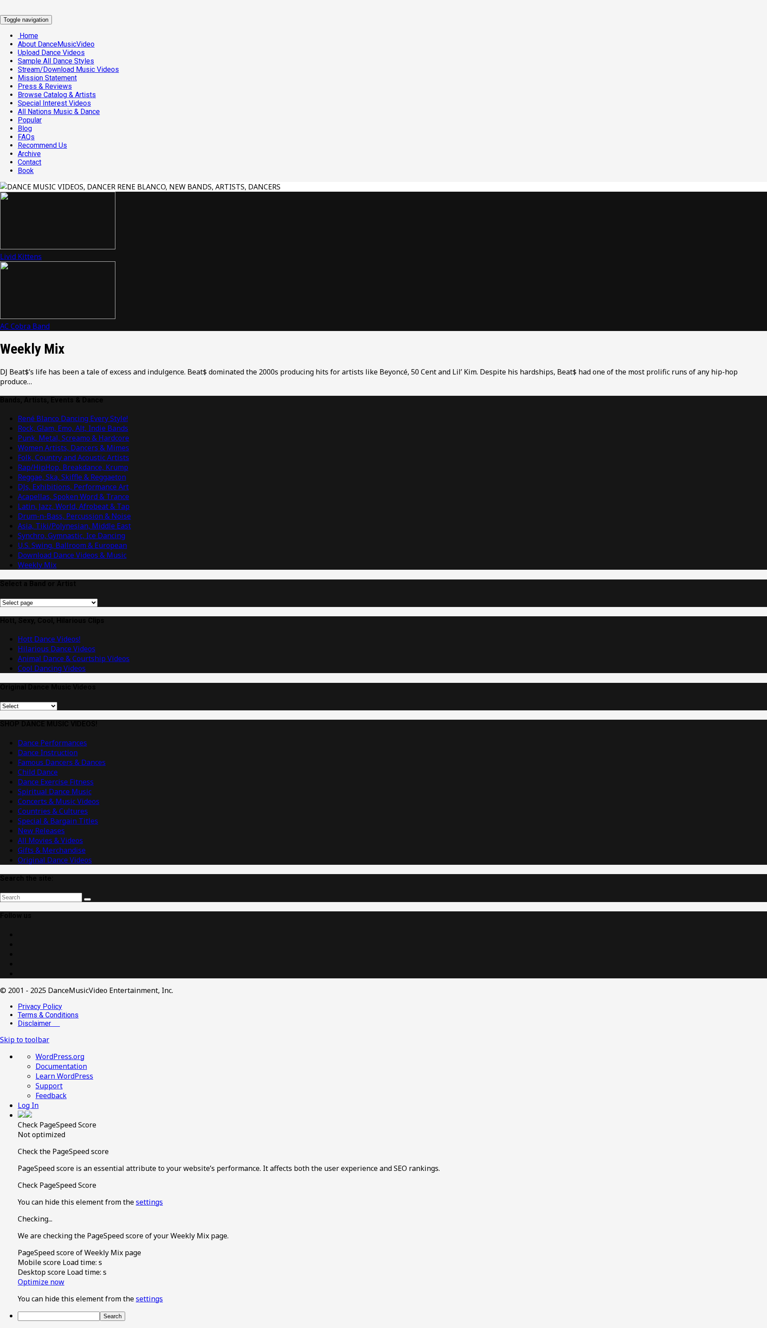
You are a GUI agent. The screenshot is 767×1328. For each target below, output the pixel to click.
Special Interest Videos (54, 103)
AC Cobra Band (25, 326)
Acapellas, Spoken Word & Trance (73, 496)
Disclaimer (39, 1023)
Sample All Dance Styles (56, 61)
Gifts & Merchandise (52, 850)
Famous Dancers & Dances (62, 762)
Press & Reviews (45, 86)
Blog (25, 128)
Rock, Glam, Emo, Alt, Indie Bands (73, 428)
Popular (30, 120)
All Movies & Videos (50, 840)
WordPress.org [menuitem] (60, 1056)
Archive (29, 154)
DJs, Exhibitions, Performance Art (73, 487)
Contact (29, 162)
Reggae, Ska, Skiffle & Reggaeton (72, 477)
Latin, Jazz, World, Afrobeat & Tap (74, 506)
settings (149, 1202)
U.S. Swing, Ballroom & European (72, 545)
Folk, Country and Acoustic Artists (73, 457)
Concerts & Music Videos (58, 801)
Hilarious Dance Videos (56, 649)
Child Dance (38, 772)
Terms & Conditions (48, 1015)
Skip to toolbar (24, 1039)
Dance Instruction (48, 752)
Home (28, 36)
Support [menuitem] (49, 1086)
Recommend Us (42, 145)
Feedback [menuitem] (51, 1095)
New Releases (41, 830)
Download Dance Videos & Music (72, 555)
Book (26, 170)
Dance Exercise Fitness (56, 782)
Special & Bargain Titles (58, 821)
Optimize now (41, 1282)
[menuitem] (392, 1124)
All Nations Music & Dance (59, 111)
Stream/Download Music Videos (68, 69)
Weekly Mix (37, 565)
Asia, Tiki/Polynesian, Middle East (74, 526)
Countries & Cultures (53, 811)
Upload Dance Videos (51, 52)
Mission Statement (47, 78)
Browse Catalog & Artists (57, 95)
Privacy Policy (40, 1006)
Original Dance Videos (55, 860)
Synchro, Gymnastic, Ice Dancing (71, 535)
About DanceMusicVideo (56, 44)
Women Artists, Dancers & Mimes (73, 448)
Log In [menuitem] (28, 1105)
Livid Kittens (21, 256)
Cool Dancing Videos (52, 668)
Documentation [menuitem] (61, 1066)
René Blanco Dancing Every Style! (73, 418)
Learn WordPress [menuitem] (64, 1076)
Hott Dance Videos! (49, 639)
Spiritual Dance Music (54, 791)
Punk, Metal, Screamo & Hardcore (73, 438)
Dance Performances (52, 743)
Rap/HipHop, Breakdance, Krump (73, 467)
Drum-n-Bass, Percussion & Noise (74, 516)
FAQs (26, 137)
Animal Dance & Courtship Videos (74, 658)
